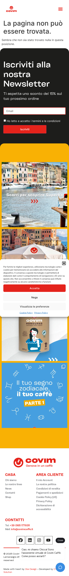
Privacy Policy (41, 312)
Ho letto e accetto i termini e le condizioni (33, 121)
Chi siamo (11, 480)
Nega (34, 297)
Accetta (35, 288)
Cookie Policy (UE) (46, 497)
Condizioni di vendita (48, 488)
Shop (8, 497)
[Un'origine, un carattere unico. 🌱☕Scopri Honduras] (34, 328)
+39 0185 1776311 (20, 525)
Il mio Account (44, 480)
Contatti (10, 492)
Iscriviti (24, 129)
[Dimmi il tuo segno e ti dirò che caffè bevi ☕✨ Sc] (34, 395)
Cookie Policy (26, 312)
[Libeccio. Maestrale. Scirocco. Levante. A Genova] (34, 194)
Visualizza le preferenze (34, 306)
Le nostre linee (13, 484)
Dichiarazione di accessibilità (45, 507)
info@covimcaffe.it (22, 529)
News (8, 488)
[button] (64, 263)
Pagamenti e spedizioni (49, 492)
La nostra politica (46, 484)
